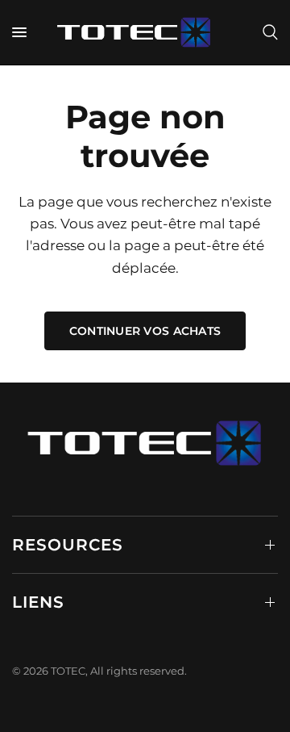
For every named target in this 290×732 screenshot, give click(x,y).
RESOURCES (67, 544)
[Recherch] (267, 32)
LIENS (38, 602)
